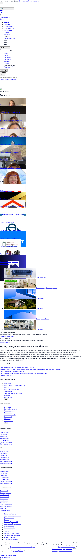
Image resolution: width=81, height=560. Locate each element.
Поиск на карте (9, 518)
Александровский (9, 411)
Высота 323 (7, 407)
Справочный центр (10, 514)
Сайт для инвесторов (11, 539)
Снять (6, 55)
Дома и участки (9, 28)
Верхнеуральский (5, 493)
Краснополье (8, 391)
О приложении (5, 557)
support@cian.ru (18, 551)
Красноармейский (6, 507)
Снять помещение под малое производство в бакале (17, 368)
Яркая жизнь (8, 413)
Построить (7, 59)
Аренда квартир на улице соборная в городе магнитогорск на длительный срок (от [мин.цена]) (30, 369)
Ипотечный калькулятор (12, 534)
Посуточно (7, 57)
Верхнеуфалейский (6, 505)
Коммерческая (8, 30)
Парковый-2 (8, 417)
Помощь (6, 532)
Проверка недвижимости (12, 536)
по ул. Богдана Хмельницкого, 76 (14, 385)
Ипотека (6, 32)
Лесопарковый (8, 421)
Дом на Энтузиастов (10, 409)
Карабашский (4, 495)
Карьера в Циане (9, 538)
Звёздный (7, 395)
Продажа (7, 24)
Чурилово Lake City (10, 415)
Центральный (4, 438)
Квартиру (4, 70)
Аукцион (6, 520)
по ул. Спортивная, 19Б (11, 389)
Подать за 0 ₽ (8, 67)
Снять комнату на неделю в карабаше (12, 371)
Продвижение (8, 530)
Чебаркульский (5, 511)
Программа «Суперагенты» (12, 524)
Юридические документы (12, 516)
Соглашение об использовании (29, 1)
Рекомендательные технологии (62, 551)
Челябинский (4, 501)
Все (6, 399)
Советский (3, 436)
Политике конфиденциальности (62, 549)
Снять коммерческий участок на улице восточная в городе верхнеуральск (23, 373)
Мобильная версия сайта (8, 555)
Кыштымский (4, 497)
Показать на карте (6, 79)
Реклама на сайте (9, 528)
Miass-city (7, 387)
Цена (2, 75)
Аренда (6, 22)
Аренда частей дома (6, 375)
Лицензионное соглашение (66, 547)
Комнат (3, 73)
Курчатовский (4, 440)
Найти (14, 79)
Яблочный (7, 419)
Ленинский (3, 434)
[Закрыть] (1, 3)
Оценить (6, 61)
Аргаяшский (4, 491)
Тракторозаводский (6, 444)
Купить (6, 53)
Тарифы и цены (9, 526)
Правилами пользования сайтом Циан (22, 547)
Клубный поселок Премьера (13, 393)
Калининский (4, 432)
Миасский (3, 509)
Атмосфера (7, 383)
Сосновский (4, 499)
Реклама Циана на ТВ (11, 522)
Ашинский (3, 503)
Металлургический (6, 442)
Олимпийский (8, 397)
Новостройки (8, 26)
